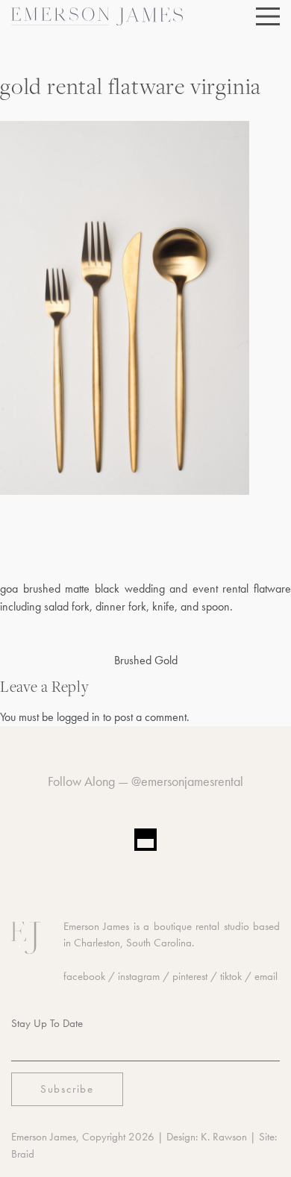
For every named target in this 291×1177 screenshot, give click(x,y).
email (266, 976)
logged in (78, 717)
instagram (139, 976)
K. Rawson (224, 1136)
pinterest (189, 976)
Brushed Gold (146, 660)
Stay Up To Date (47, 1023)
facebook (84, 976)
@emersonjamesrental (187, 781)
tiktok (231, 976)
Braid (22, 1153)
